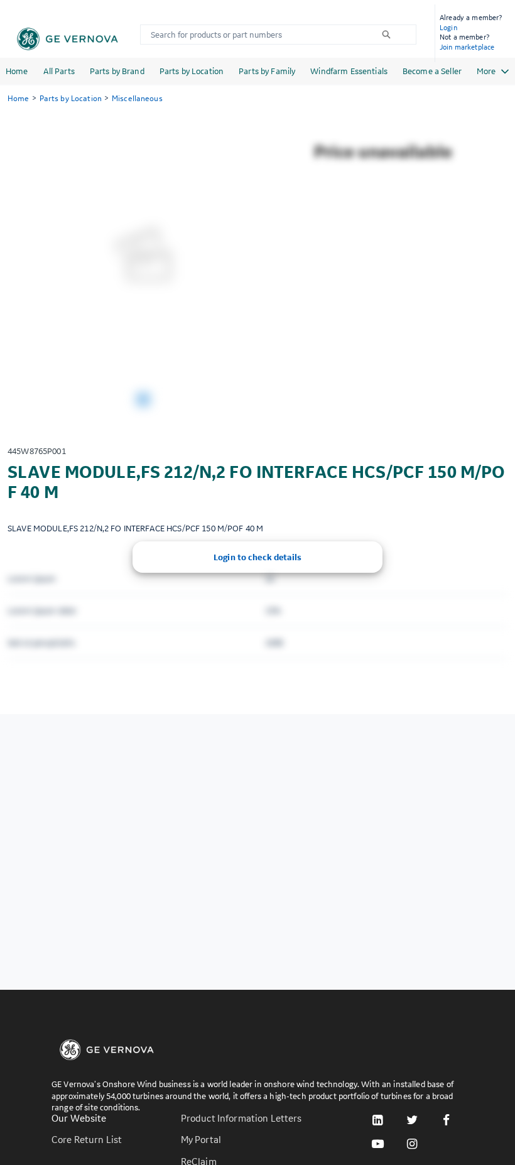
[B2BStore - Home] (67, 39)
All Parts (59, 71)
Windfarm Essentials (349, 71)
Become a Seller (432, 71)
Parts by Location (192, 71)
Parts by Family (267, 71)
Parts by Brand (117, 71)
